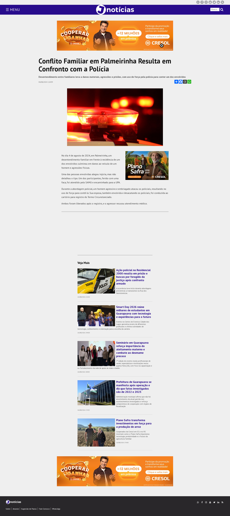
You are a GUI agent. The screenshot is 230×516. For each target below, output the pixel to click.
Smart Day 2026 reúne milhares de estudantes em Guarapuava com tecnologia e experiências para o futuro (133, 312)
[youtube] (210, 2)
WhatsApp (56, 509)
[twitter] (214, 2)
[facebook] (202, 2)
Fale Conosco (44, 509)
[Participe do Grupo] (198, 2)
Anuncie (16, 509)
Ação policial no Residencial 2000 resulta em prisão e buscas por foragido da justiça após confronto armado (133, 276)
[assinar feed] (222, 2)
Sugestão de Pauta (28, 509)
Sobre (8, 509)
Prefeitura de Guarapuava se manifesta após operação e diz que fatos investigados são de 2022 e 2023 (133, 387)
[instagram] (206, 2)
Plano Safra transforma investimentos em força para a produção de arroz (134, 423)
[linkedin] (218, 2)
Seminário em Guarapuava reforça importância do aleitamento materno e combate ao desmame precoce (132, 349)
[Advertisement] (115, 232)
